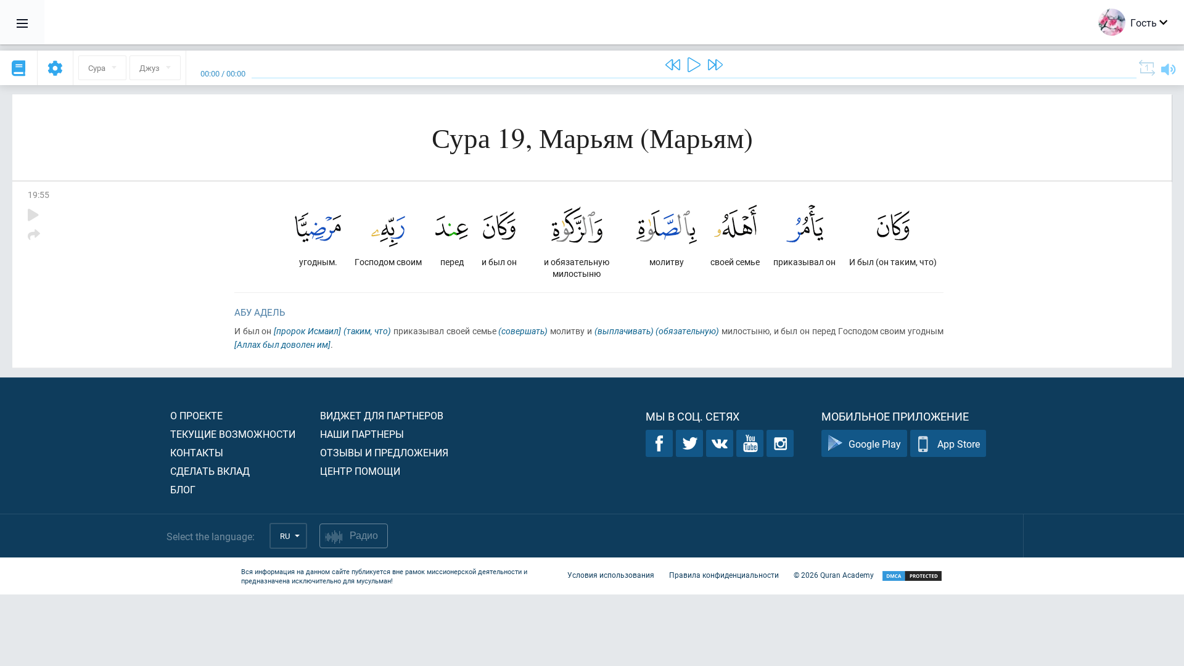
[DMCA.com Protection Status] (912, 576)
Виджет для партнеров (381, 415)
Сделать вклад (210, 470)
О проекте (196, 415)
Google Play (875, 443)
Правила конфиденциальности (724, 575)
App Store (958, 443)
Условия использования (610, 575)
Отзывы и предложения (384, 452)
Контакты (196, 452)
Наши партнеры (362, 433)
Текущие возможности (232, 433)
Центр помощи (360, 470)
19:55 (38, 194)
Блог (182, 489)
